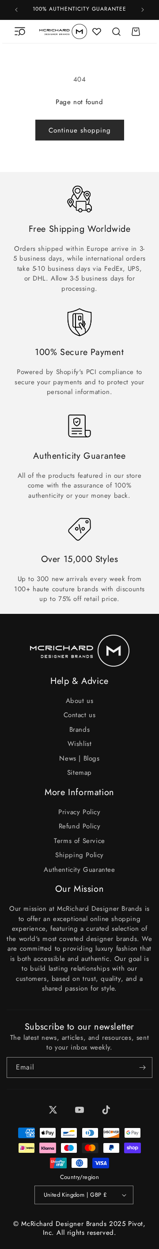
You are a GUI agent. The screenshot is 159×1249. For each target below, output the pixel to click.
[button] (20, 31)
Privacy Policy (79, 812)
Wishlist (80, 744)
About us (80, 701)
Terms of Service (79, 841)
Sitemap (79, 772)
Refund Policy (80, 826)
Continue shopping (80, 130)
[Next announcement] (142, 10)
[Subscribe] (142, 1067)
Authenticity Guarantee (79, 869)
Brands (79, 729)
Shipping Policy (79, 855)
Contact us (80, 715)
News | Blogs (79, 758)
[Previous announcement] (16, 10)
